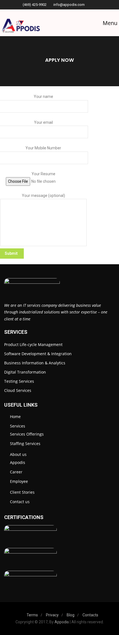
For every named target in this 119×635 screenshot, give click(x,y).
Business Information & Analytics (34, 362)
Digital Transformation (25, 372)
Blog (70, 615)
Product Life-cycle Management (33, 344)
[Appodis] (21, 27)
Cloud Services (17, 390)
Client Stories (22, 492)
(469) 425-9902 (34, 5)
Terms (32, 615)
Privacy (52, 615)
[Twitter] (99, 5)
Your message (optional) (43, 195)
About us (18, 454)
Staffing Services (25, 443)
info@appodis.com (69, 5)
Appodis (17, 462)
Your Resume (43, 174)
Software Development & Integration (38, 353)
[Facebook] (89, 5)
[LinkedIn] (94, 5)
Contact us (20, 501)
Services (17, 426)
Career (16, 472)
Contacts (90, 615)
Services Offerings (27, 434)
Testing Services (19, 381)
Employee (19, 481)
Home (15, 416)
